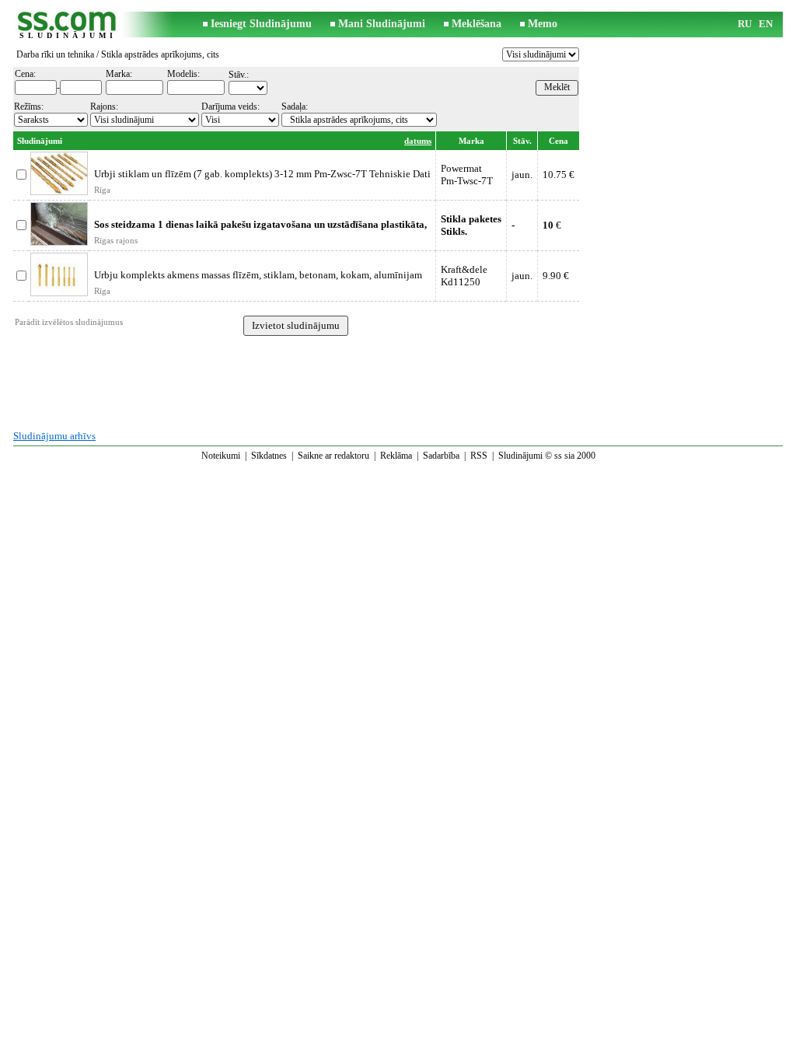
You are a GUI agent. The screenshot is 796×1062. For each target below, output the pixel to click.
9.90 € (556, 275)
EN (766, 24)
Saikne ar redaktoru (333, 455)
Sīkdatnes (269, 455)
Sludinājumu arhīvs (54, 436)
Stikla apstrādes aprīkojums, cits (160, 54)
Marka (471, 140)
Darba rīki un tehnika (55, 54)
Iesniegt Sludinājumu (261, 24)
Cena (558, 140)
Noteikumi (220, 455)
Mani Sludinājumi (381, 24)
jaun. (521, 174)
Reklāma (396, 455)
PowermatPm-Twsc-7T (467, 174)
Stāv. (522, 140)
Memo (542, 24)
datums (417, 140)
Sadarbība (441, 455)
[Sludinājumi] (67, 24)
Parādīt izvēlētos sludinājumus (69, 322)
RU (745, 24)
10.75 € (558, 174)
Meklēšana (476, 24)
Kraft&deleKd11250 (464, 276)
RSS (478, 455)
